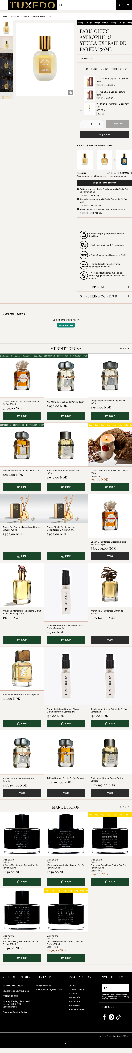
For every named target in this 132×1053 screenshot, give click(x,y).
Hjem (5, 16)
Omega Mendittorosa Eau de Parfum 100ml (108, 402)
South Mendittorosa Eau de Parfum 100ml (63, 471)
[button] (128, 5)
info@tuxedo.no (43, 985)
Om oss (72, 985)
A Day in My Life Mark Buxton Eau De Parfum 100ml (20, 866)
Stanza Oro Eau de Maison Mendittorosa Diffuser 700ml (22, 528)
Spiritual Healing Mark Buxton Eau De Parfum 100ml (20, 942)
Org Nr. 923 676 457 (121, 1036)
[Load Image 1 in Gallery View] (6, 28)
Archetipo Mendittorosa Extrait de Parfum (107, 612)
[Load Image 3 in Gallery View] (6, 84)
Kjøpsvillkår (74, 997)
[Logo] (32, 5)
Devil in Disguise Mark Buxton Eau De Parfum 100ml (64, 942)
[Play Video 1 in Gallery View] (6, 64)
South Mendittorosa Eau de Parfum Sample (107, 779)
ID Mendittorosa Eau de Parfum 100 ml (21, 470)
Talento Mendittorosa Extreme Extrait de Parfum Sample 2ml (66, 626)
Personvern (74, 1001)
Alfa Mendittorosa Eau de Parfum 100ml (66, 402)
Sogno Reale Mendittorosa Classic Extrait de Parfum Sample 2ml (63, 710)
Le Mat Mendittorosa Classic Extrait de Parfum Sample (109, 543)
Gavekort (73, 993)
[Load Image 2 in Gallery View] (6, 45)
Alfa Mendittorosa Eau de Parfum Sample (18, 779)
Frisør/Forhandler (77, 1009)
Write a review (66, 325)
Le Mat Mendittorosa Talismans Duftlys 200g (109, 471)
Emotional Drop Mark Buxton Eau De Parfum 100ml (108, 866)
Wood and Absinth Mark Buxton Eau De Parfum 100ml (65, 866)
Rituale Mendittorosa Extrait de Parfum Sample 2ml (109, 710)
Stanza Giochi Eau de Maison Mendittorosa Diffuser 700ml (61, 528)
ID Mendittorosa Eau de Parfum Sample (65, 778)
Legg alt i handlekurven (104, 182)
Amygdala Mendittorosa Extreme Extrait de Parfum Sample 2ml (22, 612)
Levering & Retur (76, 989)
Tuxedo (110, 1036)
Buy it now (104, 134)
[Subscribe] (125, 988)
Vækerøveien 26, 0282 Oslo (16, 991)
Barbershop (74, 1005)
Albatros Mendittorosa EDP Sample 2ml (21, 694)
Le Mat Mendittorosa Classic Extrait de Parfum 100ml (21, 402)
